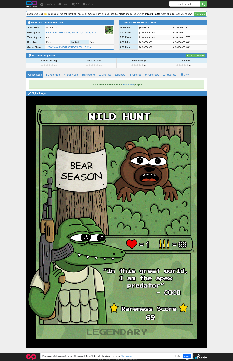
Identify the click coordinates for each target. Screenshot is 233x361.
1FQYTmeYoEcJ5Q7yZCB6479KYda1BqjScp (68, 47)
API (77, 4)
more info (200, 14)
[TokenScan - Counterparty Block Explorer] (31, 3)
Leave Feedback (196, 55)
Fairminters (153, 74)
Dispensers (72, 74)
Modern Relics (152, 13)
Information (36, 74)
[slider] (47, 65)
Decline (177, 356)
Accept (186, 356)
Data (64, 4)
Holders (121, 74)
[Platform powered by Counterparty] (31, 356)
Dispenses (89, 74)
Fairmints (136, 74)
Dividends (106, 74)
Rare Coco (128, 84)
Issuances (170, 74)
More (88, 4)
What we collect (126, 356)
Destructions (53, 74)
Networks (48, 4)
